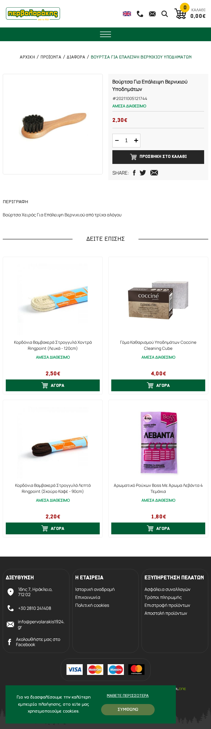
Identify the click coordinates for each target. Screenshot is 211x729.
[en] (127, 13)
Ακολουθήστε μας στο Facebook (38, 642)
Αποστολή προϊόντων (166, 613)
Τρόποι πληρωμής (163, 597)
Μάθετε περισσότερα (128, 696)
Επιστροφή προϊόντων (167, 605)
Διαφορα (76, 57)
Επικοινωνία (87, 597)
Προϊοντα (50, 57)
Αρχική (27, 57)
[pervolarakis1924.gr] (32, 13)
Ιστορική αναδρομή (95, 589)
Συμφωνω (128, 709)
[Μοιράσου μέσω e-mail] (154, 172)
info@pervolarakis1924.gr (41, 624)
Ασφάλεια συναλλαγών (167, 589)
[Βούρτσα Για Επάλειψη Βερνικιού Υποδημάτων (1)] (53, 124)
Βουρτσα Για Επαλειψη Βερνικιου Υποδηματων (141, 57)
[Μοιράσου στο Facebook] (134, 172)
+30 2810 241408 (34, 608)
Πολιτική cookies (92, 605)
